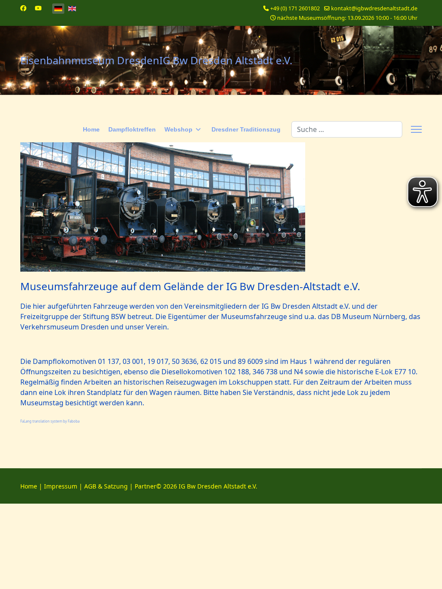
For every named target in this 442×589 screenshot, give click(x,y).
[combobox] (346, 129)
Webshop (178, 129)
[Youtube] (38, 8)
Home (91, 129)
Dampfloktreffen (132, 129)
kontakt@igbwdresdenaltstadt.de (374, 8)
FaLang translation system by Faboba (49, 421)
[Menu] (416, 129)
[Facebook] (23, 8)
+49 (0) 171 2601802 (295, 8)
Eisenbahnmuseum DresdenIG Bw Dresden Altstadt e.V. (156, 60)
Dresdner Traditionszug (246, 129)
